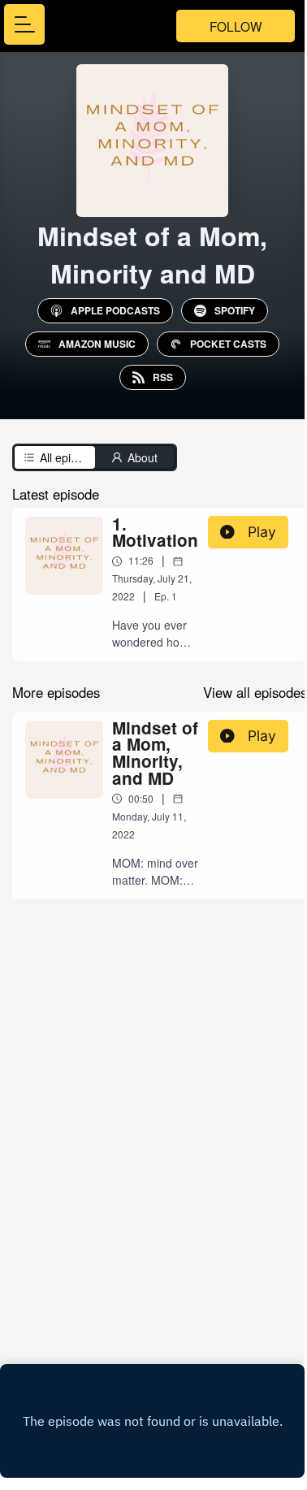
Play (262, 531)
